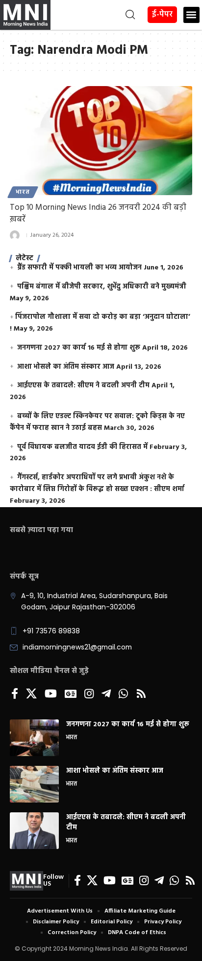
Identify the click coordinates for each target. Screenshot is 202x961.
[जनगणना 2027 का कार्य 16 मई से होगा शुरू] (34, 737)
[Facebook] (15, 694)
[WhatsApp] (123, 694)
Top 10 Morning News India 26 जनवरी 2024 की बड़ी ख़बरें (98, 213)
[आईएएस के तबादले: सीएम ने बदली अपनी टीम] (34, 830)
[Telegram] (106, 694)
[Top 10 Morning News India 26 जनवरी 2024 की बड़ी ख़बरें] (101, 140)
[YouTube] (50, 694)
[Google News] (70, 694)
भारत (23, 192)
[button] (94, 14)
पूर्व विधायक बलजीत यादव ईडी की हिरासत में (82, 447)
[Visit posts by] (15, 235)
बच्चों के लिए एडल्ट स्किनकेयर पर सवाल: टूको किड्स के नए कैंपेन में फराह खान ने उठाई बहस (97, 422)
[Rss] (141, 694)
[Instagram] (89, 694)
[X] (31, 694)
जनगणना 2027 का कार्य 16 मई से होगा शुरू (78, 348)
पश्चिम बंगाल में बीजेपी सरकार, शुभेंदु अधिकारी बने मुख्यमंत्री (101, 286)
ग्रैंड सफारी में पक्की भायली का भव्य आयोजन (79, 267)
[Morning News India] (26, 881)
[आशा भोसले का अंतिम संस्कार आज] (34, 784)
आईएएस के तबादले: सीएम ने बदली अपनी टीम (83, 385)
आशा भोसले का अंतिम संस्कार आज (65, 367)
